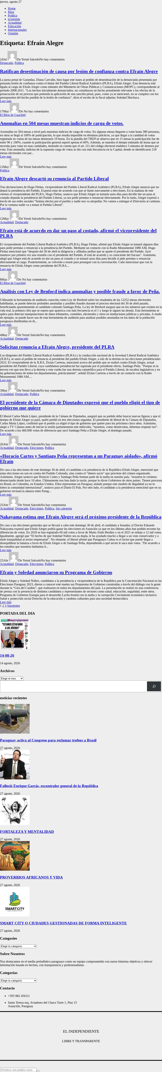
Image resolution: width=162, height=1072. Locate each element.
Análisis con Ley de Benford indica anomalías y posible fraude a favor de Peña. (80, 291)
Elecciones (36, 447)
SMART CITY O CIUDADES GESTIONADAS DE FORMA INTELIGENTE (63, 923)
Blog (11, 12)
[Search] (154, 686)
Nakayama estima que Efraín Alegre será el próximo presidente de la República (80, 516)
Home (12, 8)
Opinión (13, 33)
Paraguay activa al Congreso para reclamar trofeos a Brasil (48, 740)
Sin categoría (64, 508)
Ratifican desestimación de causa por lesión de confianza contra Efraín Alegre (79, 71)
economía (14, 19)
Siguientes (13, 605)
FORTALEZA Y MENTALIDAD (27, 832)
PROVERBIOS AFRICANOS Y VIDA (31, 877)
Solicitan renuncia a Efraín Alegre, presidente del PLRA (57, 346)
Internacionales (17, 29)
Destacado (6, 63)
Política (12, 15)
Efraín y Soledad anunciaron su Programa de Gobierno (56, 572)
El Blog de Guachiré (13, 115)
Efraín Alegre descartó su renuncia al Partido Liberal (54, 178)
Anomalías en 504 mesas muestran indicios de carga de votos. (61, 123)
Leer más (5, 101)
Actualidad (15, 22)
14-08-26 (7, 655)
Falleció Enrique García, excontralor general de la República (49, 786)
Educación (14, 26)
